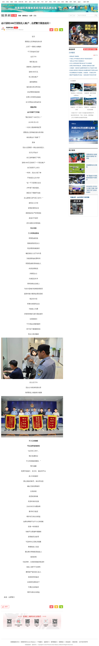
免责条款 (61, 642)
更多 (79, 2)
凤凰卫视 (21, 2)
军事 (54, 2)
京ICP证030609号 (83, 642)
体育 (34, 2)
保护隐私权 (54, 642)
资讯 (7, 2)
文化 (58, 2)
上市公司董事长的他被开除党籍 (79, 117)
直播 (16, 2)
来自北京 (14, 29)
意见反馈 (68, 642)
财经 (26, 2)
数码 (75, 2)
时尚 (38, 2)
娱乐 (30, 2)
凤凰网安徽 (9, 27)
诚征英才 (46, 642)
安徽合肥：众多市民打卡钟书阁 (79, 197)
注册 (84, 2)
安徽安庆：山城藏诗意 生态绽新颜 (90, 108)
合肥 (30, 15)
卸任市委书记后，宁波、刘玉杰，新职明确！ (82, 115)
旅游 (62, 2)
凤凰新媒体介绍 (15, 642)
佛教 (67, 2)
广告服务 (39, 642)
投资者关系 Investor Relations (28, 642)
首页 (3, 2)
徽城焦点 (25, 15)
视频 (11, 2)
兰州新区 (72, 52)
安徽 (19, 15)
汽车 (42, 2)
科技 (50, 2)
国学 (71, 2)
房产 (46, 2)
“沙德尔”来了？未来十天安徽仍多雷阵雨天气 (82, 113)
